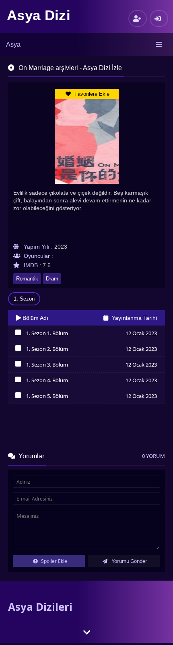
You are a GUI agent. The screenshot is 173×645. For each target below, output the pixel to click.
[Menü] (159, 44)
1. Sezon (24, 299)
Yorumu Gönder (129, 561)
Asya (13, 44)
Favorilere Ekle (91, 94)
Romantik (27, 279)
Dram (52, 279)
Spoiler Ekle (53, 561)
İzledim (17, 334)
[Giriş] (159, 18)
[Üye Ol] (137, 18)
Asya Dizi (38, 15)
